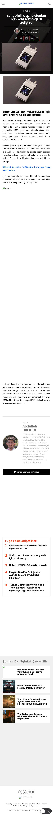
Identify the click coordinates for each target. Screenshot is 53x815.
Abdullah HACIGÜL (32, 30)
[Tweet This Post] (21, 38)
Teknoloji (9, 804)
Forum (39, 806)
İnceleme (17, 804)
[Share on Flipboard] (26, 38)
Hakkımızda (17, 806)
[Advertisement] (26, 508)
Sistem (24, 804)
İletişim (32, 806)
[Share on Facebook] (16, 38)
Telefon (32, 804)
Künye (25, 806)
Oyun (38, 804)
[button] (46, 811)
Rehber (44, 804)
